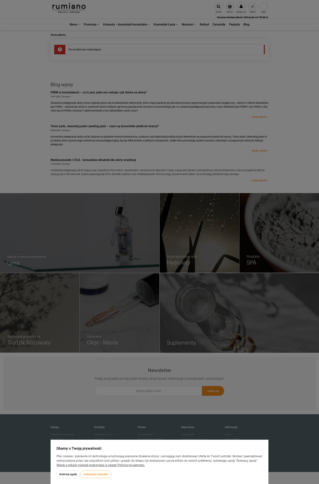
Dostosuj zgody (68, 474)
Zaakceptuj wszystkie (95, 474)
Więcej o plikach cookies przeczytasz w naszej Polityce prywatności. (100, 465)
